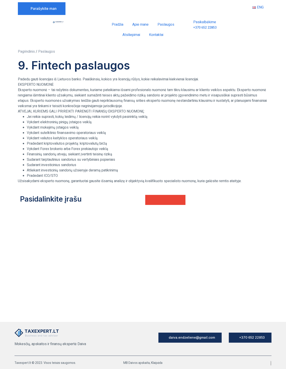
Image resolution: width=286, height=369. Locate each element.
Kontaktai (156, 35)
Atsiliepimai (131, 35)
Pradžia (117, 24)
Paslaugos (166, 24)
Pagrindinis (26, 51)
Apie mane (140, 24)
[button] (150, 200)
